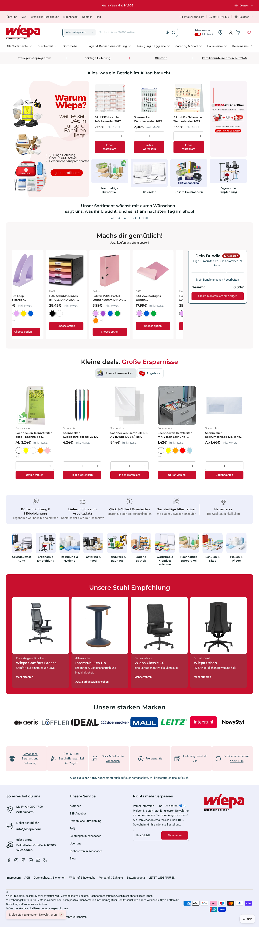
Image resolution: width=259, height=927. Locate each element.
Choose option (32, 331)
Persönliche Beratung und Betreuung (30, 758)
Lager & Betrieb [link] (141, 558)
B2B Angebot (70, 16)
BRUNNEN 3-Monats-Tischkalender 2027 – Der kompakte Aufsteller (187, 119)
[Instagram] (16, 860)
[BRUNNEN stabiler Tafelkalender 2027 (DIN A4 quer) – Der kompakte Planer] (110, 98)
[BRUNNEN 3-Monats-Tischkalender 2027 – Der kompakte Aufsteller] (188, 98)
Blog (98, 16)
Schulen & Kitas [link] (213, 558)
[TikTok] (23, 860)
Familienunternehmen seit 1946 (224, 58)
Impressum (13, 877)
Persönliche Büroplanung (44, 16)
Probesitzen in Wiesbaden (86, 851)
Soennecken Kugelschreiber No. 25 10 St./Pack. (80, 435)
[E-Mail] (38, 860)
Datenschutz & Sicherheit (49, 877)
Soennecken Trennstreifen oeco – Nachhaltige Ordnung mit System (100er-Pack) (34, 435)
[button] (243, 5)
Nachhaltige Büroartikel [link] (109, 190)
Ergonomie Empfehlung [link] (228, 190)
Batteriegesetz (136, 877)
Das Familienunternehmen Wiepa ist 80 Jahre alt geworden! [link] (127, 5)
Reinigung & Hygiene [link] (69, 558)
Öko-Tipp (161, 58)
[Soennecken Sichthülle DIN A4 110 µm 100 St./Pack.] (129, 405)
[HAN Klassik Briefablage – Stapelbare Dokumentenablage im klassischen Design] (76, 270)
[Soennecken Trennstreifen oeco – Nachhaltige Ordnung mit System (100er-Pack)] (35, 405)
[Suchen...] (174, 32)
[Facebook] (9, 860)
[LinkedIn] (30, 860)
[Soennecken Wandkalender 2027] (149, 98)
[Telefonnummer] (45, 860)
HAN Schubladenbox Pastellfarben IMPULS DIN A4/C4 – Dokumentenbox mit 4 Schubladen (162, 298)
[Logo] (23, 32)
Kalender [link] (149, 192)
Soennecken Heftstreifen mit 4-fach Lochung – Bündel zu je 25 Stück (175, 435)
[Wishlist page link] (249, 32)
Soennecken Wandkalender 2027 (148, 119)
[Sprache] (167, 32)
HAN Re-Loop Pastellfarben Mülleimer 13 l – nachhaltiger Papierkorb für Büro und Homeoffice (119, 298)
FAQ (23, 16)
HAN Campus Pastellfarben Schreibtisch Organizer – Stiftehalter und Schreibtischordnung (32, 298)
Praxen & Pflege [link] (236, 558)
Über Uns (11, 16)
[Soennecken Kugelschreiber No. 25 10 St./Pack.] (82, 405)
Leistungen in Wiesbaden (85, 836)
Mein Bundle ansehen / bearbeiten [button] (217, 279)
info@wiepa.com (28, 829)
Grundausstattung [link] (21, 558)
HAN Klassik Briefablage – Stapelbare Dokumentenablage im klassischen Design (75, 298)
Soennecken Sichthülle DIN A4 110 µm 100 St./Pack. (129, 434)
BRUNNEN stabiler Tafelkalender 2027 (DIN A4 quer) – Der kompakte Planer (108, 119)
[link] (20, 46)
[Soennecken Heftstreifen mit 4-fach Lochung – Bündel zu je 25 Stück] (177, 405)
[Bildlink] (22, 550)
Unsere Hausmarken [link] (188, 192)
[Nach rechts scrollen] (249, 45)
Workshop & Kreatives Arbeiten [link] (164, 560)
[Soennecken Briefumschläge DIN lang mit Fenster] (224, 405)
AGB (27, 877)
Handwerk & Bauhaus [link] (117, 558)
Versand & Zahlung (111, 877)
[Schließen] (61, 914)
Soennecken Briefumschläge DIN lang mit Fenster (222, 435)
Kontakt (87, 16)
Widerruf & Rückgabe (82, 877)
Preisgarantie (154, 758)
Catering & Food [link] (93, 558)
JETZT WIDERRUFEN (162, 877)
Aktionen (75, 806)
